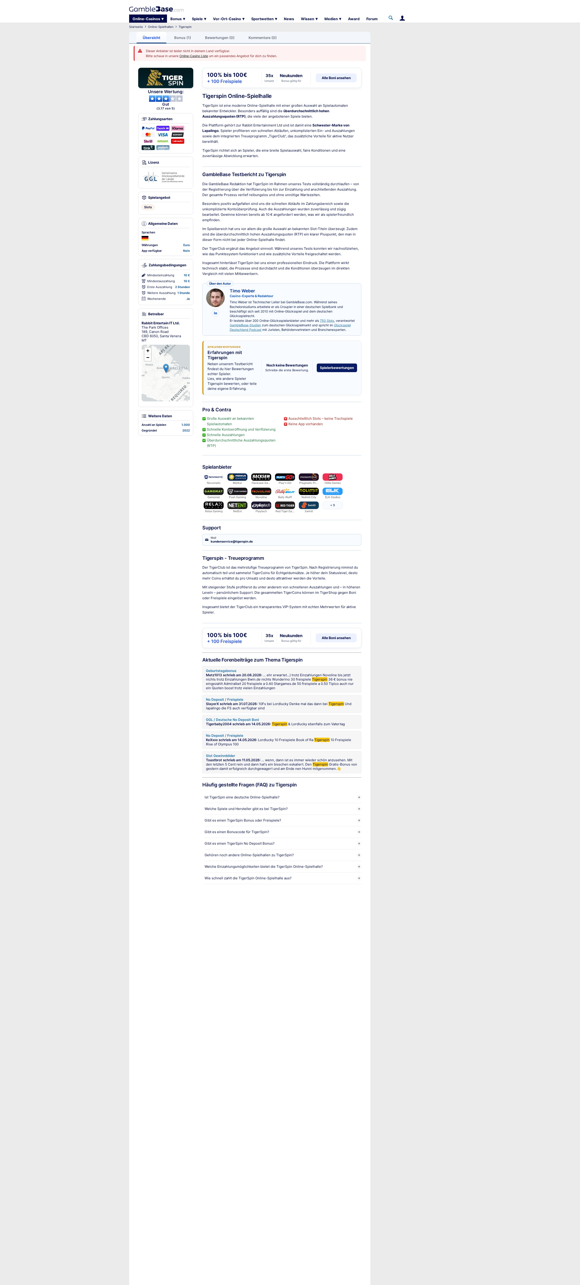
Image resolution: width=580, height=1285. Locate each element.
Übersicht (151, 37)
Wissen (307, 19)
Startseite (136, 27)
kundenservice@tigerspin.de (232, 541)
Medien (331, 19)
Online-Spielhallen (161, 27)
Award (354, 19)
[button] (166, 368)
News (289, 19)
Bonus (176, 19)
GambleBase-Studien (245, 325)
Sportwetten (262, 19)
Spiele (197, 19)
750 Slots (327, 320)
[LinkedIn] (215, 313)
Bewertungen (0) (219, 37)
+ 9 (332, 505)
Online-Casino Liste (193, 56)
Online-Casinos (146, 19)
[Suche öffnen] (391, 18)
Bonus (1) (182, 37)
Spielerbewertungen (337, 368)
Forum (372, 19)
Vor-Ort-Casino (227, 19)
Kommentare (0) (263, 37)
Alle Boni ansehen (336, 78)
